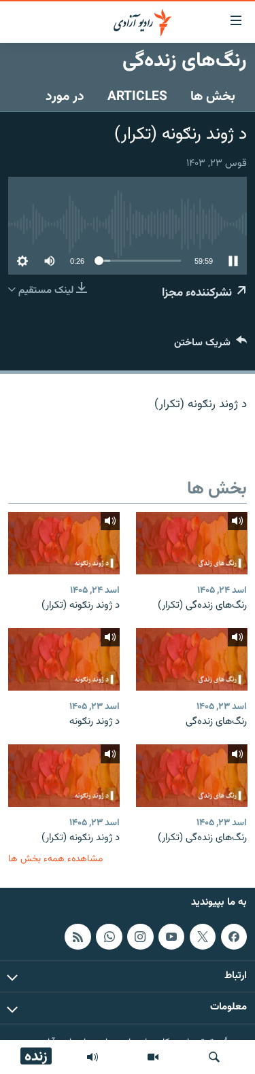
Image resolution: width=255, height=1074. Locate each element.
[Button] (210, 345)
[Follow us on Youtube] (171, 937)
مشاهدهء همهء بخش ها (55, 858)
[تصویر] (153, 1057)
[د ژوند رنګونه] (64, 659)
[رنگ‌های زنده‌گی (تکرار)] (192, 543)
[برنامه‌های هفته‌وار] (92, 1057)
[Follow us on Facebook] (234, 937)
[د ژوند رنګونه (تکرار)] (64, 543)
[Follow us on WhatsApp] (109, 937)
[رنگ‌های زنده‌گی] (192, 659)
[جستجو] (214, 1057)
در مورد (65, 96)
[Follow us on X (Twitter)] (203, 937)
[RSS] (77, 937)
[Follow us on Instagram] (140, 937)
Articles (137, 96)
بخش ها (212, 96)
